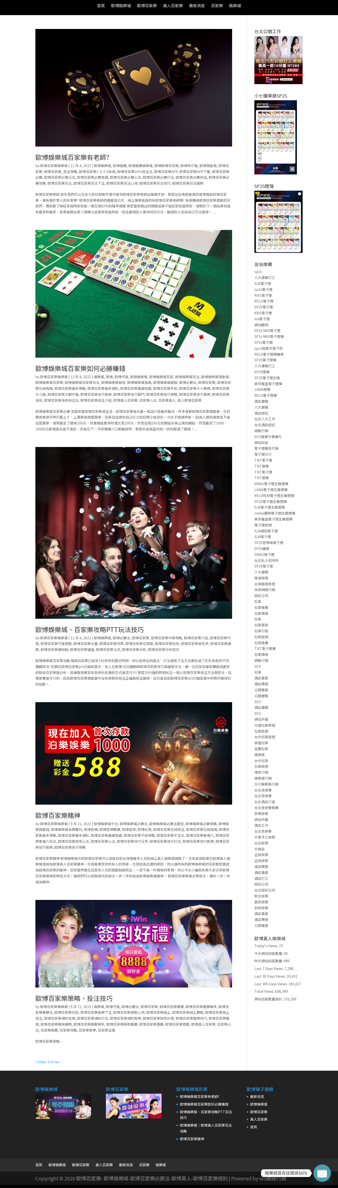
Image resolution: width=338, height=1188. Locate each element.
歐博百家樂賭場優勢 (56, 1024)
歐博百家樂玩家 (66, 1012)
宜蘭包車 (261, 748)
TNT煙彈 (261, 466)
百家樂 (217, 6)
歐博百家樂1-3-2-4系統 (97, 171)
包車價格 (261, 613)
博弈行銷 (261, 772)
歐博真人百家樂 (125, 400)
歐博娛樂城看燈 (113, 382)
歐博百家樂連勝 (151, 1024)
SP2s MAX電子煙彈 (269, 336)
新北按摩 (261, 895)
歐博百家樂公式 (108, 649)
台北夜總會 (263, 790)
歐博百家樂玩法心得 (122, 183)
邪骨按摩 (261, 813)
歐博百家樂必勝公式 (59, 177)
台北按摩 (261, 843)
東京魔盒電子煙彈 (268, 383)
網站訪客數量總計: (269, 998)
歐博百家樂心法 (103, 841)
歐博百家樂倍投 (167, 643)
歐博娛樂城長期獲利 (66, 829)
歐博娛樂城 (121, 6)
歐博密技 (129, 829)
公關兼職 (261, 695)
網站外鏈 (261, 719)
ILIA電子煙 (262, 283)
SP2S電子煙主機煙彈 (270, 501)
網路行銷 (261, 430)
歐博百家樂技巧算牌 (194, 394)
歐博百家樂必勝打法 (158, 177)
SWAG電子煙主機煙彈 (271, 483)
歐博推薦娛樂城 (140, 165)
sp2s (258, 271)
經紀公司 (261, 595)
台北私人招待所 (266, 560)
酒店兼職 (261, 401)
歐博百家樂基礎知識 (135, 388)
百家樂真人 (167, 400)
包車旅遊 (261, 636)
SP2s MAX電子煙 (267, 330)
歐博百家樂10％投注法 (134, 171)
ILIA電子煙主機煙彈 (269, 507)
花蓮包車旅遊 (264, 725)
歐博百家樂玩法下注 (89, 183)
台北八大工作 (264, 418)
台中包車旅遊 (264, 736)
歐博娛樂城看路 (139, 382)
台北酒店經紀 (264, 424)
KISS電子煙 (263, 295)
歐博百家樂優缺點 (54, 649)
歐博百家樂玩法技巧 (154, 183)
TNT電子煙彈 (265, 648)
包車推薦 (261, 607)
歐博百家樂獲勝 (172, 1006)
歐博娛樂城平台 (106, 823)
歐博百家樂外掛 (165, 388)
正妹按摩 (261, 854)
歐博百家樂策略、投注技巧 (74, 998)
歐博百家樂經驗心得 (129, 1012)
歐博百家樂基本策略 (70, 388)
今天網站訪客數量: (269, 953)
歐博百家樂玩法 (60, 183)
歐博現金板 (208, 165)
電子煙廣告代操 (266, 448)
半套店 (259, 848)
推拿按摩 (261, 577)
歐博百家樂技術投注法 (61, 400)
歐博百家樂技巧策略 (161, 394)
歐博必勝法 (187, 382)
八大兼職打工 (264, 277)
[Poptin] (322, 1173)
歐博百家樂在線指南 (201, 829)
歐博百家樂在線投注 (168, 829)
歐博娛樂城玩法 (187, 376)
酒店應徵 (261, 683)
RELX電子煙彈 (265, 395)
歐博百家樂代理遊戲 (56, 643)
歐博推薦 (120, 165)
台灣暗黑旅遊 (264, 583)
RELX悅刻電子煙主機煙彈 (274, 495)
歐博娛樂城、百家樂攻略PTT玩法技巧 (89, 629)
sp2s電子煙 (263, 289)
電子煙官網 (263, 524)
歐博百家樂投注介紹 (96, 400)
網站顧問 (261, 324)
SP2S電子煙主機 (267, 377)
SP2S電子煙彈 (265, 359)
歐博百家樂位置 (85, 643)
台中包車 (261, 760)
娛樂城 (235, 6)
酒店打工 (261, 878)
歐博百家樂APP (166, 171)
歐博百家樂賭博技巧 (191, 1018)
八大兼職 (261, 407)
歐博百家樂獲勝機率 (201, 1006)
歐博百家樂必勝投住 (191, 177)
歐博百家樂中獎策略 (166, 637)
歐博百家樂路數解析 (89, 1024)
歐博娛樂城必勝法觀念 (166, 823)
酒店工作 (261, 825)
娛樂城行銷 (263, 778)
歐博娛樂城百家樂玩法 (82, 382)
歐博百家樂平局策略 (139, 835)
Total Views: (264, 991)
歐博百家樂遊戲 (177, 1024)
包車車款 (261, 624)
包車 (257, 601)
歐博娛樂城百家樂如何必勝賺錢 (80, 368)
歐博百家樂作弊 (111, 643)
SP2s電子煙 (263, 342)
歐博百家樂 (147, 6)
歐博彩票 (144, 829)
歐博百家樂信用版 (139, 643)
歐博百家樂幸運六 (200, 835)
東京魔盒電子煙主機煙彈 (273, 519)
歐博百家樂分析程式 (163, 649)
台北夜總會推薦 (266, 807)
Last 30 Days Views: (270, 976)
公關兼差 (261, 689)
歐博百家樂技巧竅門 (129, 394)
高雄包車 (261, 742)
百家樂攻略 (68, 1030)
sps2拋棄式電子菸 (268, 348)
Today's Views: (266, 945)
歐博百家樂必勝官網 (92, 177)
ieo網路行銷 (272, 1178)
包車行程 (261, 630)
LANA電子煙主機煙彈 (271, 489)
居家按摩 (261, 901)
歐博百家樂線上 (158, 1012)
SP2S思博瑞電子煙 (268, 542)
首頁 (101, 6)
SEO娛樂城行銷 (266, 784)
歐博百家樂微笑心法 (73, 841)
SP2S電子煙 (263, 306)
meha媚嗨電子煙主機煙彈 (274, 513)
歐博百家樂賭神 (57, 815)
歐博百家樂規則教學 (125, 1018)
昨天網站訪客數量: (269, 960)
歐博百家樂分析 (134, 649)
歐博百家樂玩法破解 (187, 183)
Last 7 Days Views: (269, 968)
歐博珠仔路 (189, 165)
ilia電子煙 (262, 318)
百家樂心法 (148, 400)
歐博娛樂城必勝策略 (201, 823)
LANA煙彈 (262, 389)
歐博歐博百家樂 (166, 165)
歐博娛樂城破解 (165, 382)
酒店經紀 (261, 413)
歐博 (109, 376)
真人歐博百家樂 (189, 400)
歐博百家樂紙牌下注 (96, 1012)
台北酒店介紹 (264, 801)
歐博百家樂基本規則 (103, 388)
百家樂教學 (87, 1030)
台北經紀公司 (264, 890)
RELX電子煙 (263, 300)
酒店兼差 (261, 677)
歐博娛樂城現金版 (215, 376)
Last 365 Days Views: (271, 983)
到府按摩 (261, 907)
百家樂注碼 (106, 1030)
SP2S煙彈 (261, 371)
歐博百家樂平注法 (170, 835)
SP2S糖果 (261, 548)
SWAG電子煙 (264, 554)
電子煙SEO (262, 454)
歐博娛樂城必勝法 (133, 823)
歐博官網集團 (109, 829)
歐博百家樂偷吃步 (195, 643)
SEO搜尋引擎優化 (268, 436)
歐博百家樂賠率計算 (158, 1018)
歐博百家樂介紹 (196, 637)
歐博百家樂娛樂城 (54, 165)
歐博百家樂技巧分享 (132, 841)
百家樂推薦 (49, 1030)
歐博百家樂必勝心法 (125, 177)
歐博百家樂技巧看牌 (96, 394)
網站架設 (261, 442)
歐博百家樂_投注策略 (60, 171)
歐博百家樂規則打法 (92, 1018)
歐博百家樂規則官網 (59, 1018)
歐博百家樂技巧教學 (198, 841)
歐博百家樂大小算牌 (194, 388)
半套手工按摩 (264, 837)
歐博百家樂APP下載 (194, 171)
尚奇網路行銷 (264, 589)
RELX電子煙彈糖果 (269, 354)
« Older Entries (47, 1061)
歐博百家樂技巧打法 (165, 841)
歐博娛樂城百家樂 (49, 382)
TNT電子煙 (263, 460)
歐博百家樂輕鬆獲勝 (122, 1024)
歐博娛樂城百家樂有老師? (72, 157)
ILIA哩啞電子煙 (266, 530)
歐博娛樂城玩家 (161, 376)
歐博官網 (91, 829)
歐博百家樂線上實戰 (187, 1012)
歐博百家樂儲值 (82, 649)
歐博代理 (121, 376)
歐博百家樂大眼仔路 (63, 394)
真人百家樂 (173, 6)
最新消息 (197, 6)
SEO (257, 666)
